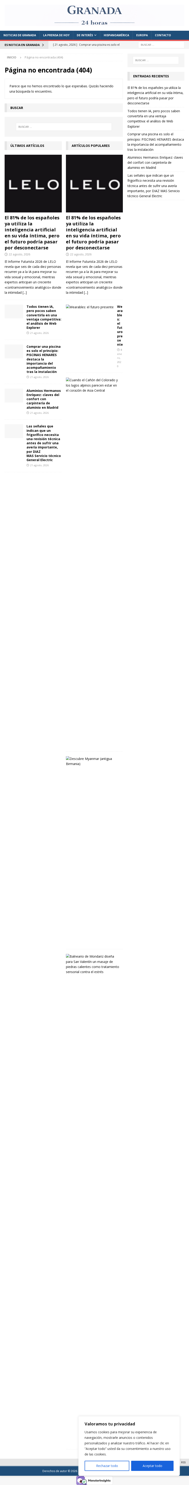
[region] (129, 1446)
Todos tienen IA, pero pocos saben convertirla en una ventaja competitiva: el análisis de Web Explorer (44, 317)
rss (183, 1462)
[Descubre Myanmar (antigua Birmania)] (93, 761)
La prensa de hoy (56, 35)
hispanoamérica (116, 35)
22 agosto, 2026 (19, 254)
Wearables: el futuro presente (120, 325)
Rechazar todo (107, 1466)
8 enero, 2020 (119, 358)
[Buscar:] (161, 44)
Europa (142, 35)
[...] (25, 292)
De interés (85, 35)
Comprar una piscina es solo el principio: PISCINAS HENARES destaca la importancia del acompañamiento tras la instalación (44, 359)
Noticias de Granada (19, 35)
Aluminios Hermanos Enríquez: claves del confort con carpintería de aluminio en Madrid (44, 399)
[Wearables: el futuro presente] (90, 307)
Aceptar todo (152, 1466)
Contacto (163, 35)
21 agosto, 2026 (39, 333)
